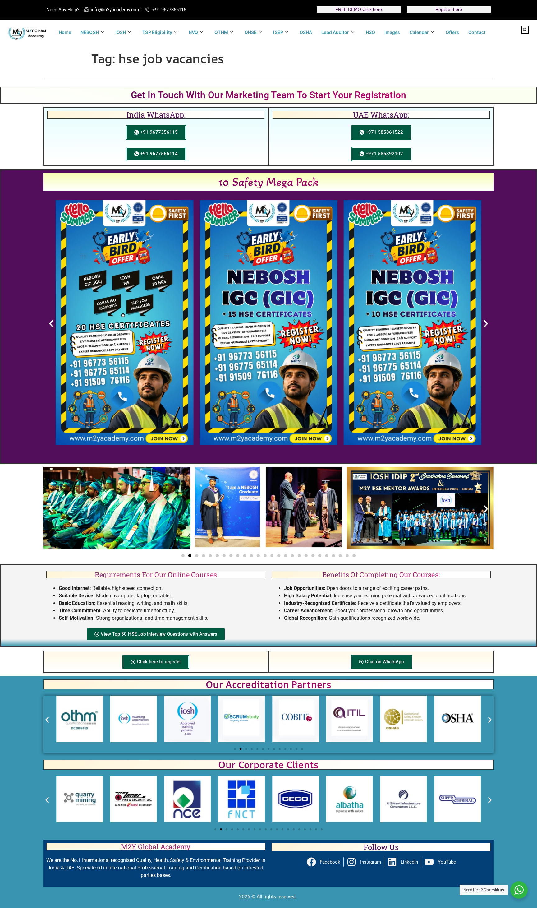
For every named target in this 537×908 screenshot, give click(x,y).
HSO (370, 32)
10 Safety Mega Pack (268, 182)
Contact (476, 32)
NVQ (193, 32)
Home (65, 32)
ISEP (278, 32)
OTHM (221, 32)
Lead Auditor (335, 32)
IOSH (120, 32)
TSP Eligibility (157, 32)
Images (392, 32)
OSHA (306, 32)
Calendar (419, 32)
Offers (452, 32)
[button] (525, 30)
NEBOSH (89, 32)
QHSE (251, 32)
